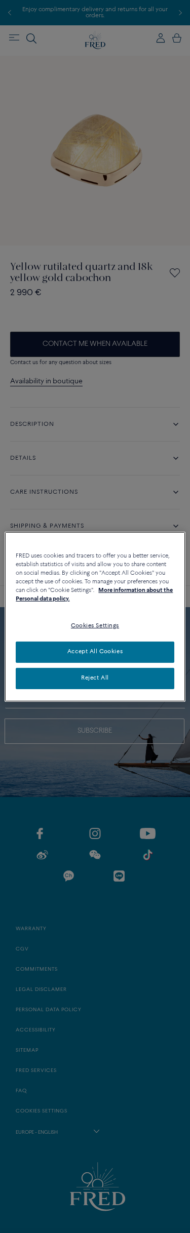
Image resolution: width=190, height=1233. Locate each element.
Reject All (95, 678)
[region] (95, 616)
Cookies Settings (95, 626)
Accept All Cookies (95, 652)
